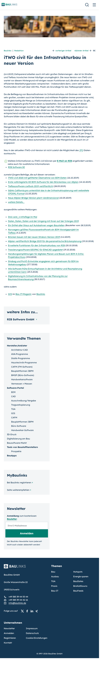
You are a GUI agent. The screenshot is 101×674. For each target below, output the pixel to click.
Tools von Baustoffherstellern (22, 447)
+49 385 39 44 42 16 (18, 600)
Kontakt (8, 642)
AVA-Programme (19, 354)
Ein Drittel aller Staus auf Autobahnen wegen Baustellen (36, 225)
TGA (13, 409)
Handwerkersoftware (21, 379)
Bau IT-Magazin (24, 294)
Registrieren (10, 638)
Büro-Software (18, 426)
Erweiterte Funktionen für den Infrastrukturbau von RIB (36, 245)
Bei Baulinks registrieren (19, 482)
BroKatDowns (80, 586)
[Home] (26, 568)
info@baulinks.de (17, 603)
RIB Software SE (16, 167)
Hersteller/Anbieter (17, 345)
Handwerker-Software (22, 430)
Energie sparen (80, 576)
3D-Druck (11, 434)
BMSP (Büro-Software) (22, 375)
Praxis (54, 586)
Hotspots (77, 571)
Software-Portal (15, 388)
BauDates (78, 581)
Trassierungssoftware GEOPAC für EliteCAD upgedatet (35, 249)
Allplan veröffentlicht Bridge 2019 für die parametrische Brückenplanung (44, 241)
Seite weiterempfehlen (18, 490)
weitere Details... (16, 202)
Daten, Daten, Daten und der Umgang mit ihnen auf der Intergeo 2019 (43, 221)
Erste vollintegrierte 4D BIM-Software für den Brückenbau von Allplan (43, 182)
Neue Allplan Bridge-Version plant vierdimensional (33, 198)
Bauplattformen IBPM (22, 371)
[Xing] (37, 611)
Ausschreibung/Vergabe (23, 400)
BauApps (12, 455)
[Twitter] (23, 611)
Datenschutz (32, 633)
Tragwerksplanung (20, 404)
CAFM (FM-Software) (21, 366)
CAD (13, 396)
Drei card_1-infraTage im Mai (22, 217)
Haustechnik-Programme (24, 362)
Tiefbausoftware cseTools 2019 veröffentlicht (30, 186)
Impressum (32, 628)
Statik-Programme (20, 358)
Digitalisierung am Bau (18, 438)
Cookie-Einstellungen (36, 638)
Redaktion (19, 50)
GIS (10, 294)
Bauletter (12, 519)
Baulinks (7, 50)
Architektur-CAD (19, 349)
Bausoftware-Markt (17, 443)
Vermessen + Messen (21, 383)
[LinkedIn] (32, 611)
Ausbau (55, 576)
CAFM (14, 417)
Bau (53, 571)
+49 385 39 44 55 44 (18, 596)
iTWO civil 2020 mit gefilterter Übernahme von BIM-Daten (37, 177)
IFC (81, 150)
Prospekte (16, 451)
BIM (13, 392)
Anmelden (9, 633)
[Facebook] (28, 611)
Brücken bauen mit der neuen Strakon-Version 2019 (34, 237)
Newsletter (9, 628)
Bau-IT (54, 590)
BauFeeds (78, 590)
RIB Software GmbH (21, 319)
